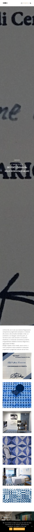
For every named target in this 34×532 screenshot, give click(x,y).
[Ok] (32, 526)
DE (27, 3)
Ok (11, 529)
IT (21, 3)
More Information (19, 529)
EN (24, 3)
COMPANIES (17, 160)
